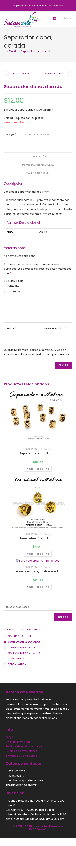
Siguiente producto (55, 73)
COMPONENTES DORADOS (34, 134)
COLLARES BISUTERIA (20, 636)
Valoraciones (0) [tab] (38, 173)
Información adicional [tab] (38, 164)
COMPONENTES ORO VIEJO (23, 647)
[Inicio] (5, 51)
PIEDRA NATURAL (17, 664)
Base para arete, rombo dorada (38, 571)
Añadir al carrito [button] (38, 468)
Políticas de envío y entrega (24, 746)
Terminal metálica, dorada (38, 538)
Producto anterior (19, 73)
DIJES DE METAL (16, 658)
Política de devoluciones (21, 751)
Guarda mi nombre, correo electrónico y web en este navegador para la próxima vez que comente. (37, 352)
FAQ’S (9, 737)
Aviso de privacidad (18, 742)
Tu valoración (14, 291)
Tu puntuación (14, 281)
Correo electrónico (53, 328)
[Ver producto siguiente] (69, 73)
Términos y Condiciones (21, 756)
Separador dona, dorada (36, 51)
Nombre (10, 328)
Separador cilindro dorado (38, 453)
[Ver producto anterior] (6, 73)
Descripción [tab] (38, 156)
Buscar (62, 617)
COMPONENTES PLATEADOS (24, 653)
